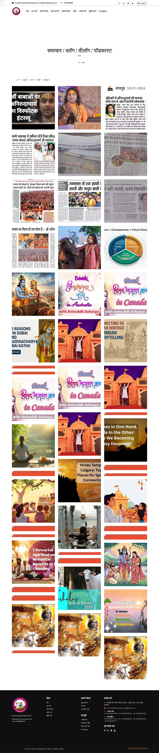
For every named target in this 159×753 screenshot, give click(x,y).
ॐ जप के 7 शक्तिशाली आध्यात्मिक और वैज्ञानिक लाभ (33, 560)
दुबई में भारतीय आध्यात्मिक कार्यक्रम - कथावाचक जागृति (33, 373)
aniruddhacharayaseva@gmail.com (121, 708)
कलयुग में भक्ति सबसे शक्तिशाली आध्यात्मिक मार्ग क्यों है (33, 536)
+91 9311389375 (110, 721)
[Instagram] (124, 3)
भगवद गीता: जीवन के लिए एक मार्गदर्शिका (79, 633)
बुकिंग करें (92, 11)
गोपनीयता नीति (85, 723)
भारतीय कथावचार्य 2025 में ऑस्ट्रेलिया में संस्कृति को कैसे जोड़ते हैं (79, 432)
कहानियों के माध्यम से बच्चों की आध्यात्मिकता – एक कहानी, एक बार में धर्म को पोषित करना (33, 499)
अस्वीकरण (84, 720)
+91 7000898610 (125, 719)
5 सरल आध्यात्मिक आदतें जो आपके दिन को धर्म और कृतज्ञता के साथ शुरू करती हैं (33, 444)
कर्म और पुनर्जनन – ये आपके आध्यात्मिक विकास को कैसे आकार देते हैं (33, 527)
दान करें (34, 11)
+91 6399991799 (139, 713)
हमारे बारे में (55, 11)
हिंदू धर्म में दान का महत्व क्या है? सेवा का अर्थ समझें (125, 499)
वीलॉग (39, 79)
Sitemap (84, 729)
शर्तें (146, 748)
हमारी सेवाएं (66, 11)
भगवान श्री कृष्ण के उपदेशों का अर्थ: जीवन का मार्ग (33, 623)
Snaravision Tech (26, 719)
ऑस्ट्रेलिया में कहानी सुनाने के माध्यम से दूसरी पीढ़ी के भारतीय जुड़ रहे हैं (79, 339)
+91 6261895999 (139, 719)
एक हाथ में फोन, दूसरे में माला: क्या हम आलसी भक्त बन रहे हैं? (125, 438)
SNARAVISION (21, 721)
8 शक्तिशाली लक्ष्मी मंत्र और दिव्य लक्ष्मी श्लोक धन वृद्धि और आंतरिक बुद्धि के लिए (33, 597)
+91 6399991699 (125, 713)
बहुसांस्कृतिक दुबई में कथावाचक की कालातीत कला (125, 414)
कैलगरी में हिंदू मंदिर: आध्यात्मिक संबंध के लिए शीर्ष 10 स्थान (79, 478)
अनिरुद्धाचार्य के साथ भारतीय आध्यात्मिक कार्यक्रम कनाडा (79, 385)
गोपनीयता (140, 748)
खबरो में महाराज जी (125, 100)
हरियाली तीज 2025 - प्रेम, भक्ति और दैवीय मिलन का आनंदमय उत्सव (33, 473)
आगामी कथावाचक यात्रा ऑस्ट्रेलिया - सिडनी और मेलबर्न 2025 (79, 292)
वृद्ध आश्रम (84, 703)
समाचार (25, 79)
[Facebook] (119, 3)
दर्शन (75, 11)
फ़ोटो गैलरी (44, 11)
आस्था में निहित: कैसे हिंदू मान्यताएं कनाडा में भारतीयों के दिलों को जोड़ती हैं (125, 536)
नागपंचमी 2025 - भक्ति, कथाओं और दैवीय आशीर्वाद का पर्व (126, 475)
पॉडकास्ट (47, 79)
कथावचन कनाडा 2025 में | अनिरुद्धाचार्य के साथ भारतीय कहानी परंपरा (33, 397)
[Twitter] (128, 3)
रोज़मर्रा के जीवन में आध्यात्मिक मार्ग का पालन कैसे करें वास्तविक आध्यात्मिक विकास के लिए (125, 466)
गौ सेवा (83, 706)
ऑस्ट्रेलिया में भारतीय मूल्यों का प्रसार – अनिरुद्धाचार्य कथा (125, 385)
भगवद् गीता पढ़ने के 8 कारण (33, 292)
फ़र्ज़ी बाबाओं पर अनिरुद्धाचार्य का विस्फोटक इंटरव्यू (33, 106)
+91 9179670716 (110, 719)
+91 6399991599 (68, 3)
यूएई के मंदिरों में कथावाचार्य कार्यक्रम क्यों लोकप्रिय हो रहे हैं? (33, 367)
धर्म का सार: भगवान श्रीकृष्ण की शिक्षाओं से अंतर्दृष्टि (126, 656)
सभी (18, 79)
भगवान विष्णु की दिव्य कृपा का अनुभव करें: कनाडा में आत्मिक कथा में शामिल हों (125, 528)
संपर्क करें (82, 11)
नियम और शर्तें (85, 726)
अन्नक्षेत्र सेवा (85, 709)
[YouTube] (132, 3)
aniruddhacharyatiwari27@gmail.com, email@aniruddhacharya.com (35, 3)
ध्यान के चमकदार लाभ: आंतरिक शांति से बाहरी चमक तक (79, 554)
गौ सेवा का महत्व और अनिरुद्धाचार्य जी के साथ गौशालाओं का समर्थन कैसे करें (79, 245)
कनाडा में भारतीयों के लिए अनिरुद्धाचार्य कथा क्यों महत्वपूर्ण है (126, 292)
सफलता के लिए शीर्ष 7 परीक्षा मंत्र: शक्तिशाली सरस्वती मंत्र (33, 652)
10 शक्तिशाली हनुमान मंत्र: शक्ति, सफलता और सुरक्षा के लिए (126, 609)
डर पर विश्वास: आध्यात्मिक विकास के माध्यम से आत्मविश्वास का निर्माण (79, 560)
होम (27, 11)
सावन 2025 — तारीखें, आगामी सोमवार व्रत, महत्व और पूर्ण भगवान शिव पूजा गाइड (79, 525)
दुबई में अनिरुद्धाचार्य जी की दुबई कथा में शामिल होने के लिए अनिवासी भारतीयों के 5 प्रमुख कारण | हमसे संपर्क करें (33, 338)
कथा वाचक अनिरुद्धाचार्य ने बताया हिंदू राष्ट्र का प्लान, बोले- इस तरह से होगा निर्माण (79, 105)
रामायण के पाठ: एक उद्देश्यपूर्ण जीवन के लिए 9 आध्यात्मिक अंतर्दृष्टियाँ (125, 562)
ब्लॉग (32, 79)
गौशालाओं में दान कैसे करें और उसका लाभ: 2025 (79, 586)
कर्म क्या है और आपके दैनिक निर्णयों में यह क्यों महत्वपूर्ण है (125, 245)
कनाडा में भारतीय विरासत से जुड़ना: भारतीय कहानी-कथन (125, 339)
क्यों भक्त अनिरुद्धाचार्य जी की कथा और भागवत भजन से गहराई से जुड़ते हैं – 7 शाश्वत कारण (33, 588)
